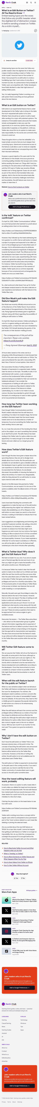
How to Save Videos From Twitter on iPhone (18, 862)
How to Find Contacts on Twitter (18, 187)
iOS (3, 1040)
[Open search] (31, 3)
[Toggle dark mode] (35, 3)
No (24, 878)
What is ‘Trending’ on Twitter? (13, 853)
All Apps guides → (31, 890)
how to (9, 7)
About (14, 1102)
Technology (23, 1020)
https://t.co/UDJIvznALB (13, 341)
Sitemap (19, 1102)
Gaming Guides (6, 1030)
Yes (17, 878)
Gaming (4, 1020)
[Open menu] (27, 2)
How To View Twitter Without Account (16, 865)
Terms (9, 1102)
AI (2, 1036)
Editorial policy (6, 1058)
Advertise (4, 1061)
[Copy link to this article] (35, 30)
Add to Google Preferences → (22, 207)
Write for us (5, 1054)
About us (4, 1048)
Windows (23, 1023)
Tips (21, 1026)
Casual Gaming (6, 1023)
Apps (3, 7)
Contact (4, 1051)
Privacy (4, 1102)
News (3, 1026)
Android (4, 1033)
